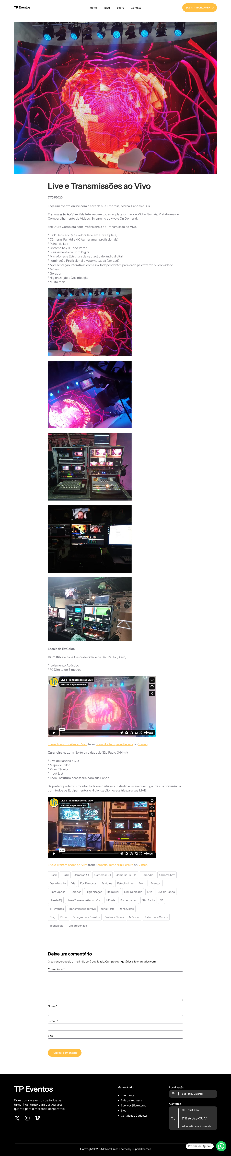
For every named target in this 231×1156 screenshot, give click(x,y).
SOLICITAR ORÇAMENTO (200, 7)
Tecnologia (56, 925)
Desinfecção (58, 883)
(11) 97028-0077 (190, 1110)
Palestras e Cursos (156, 917)
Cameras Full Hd (126, 875)
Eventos (156, 883)
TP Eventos (22, 7)
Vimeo (142, 744)
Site (50, 1035)
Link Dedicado (133, 891)
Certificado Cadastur (134, 1115)
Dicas (63, 917)
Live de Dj (56, 900)
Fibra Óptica (57, 891)
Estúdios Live (125, 883)
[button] (221, 1146)
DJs (73, 883)
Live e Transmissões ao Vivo (67, 744)
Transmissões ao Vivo (82, 908)
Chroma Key (167, 875)
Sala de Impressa (131, 1100)
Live (149, 891)
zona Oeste (127, 908)
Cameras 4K (81, 875)
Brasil (53, 875)
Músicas (134, 917)
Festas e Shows (114, 917)
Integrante (127, 1095)
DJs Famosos (88, 883)
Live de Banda (166, 891)
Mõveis (110, 900)
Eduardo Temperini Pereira (114, 744)
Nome (52, 1006)
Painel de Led (128, 900)
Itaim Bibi (113, 891)
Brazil (65, 875)
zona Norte (107, 908)
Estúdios (106, 883)
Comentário (56, 969)
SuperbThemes (141, 1149)
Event (142, 883)
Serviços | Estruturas (133, 1105)
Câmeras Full (102, 875)
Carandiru (148, 875)
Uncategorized (77, 925)
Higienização (94, 891)
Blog (52, 917)
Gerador (76, 891)
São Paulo (148, 900)
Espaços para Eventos (86, 917)
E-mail (53, 1021)
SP (161, 900)
